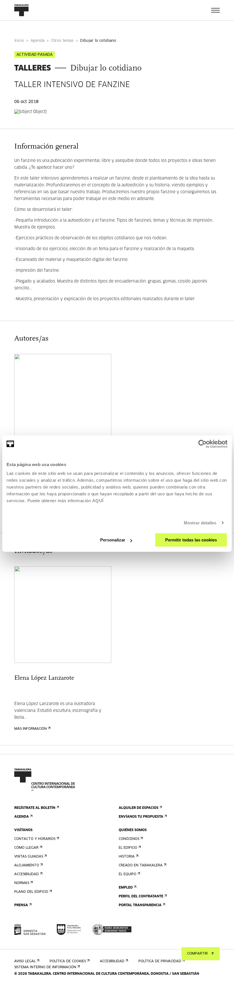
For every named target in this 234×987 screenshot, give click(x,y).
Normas (21, 883)
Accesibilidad (26, 874)
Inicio (19, 41)
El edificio (128, 848)
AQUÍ (98, 500)
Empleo (126, 887)
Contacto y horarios (34, 839)
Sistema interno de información (45, 967)
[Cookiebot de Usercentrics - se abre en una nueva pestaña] (202, 444)
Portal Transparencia (140, 905)
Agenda (38, 41)
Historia (127, 856)
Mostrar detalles (200, 522)
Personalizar (112, 539)
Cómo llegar (26, 848)
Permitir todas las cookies (191, 539)
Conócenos (129, 839)
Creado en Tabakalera (141, 865)
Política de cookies (68, 961)
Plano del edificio (31, 892)
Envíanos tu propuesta (141, 817)
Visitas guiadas (28, 856)
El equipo (127, 874)
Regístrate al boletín (34, 808)
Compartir (197, 953)
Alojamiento (26, 865)
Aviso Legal (25, 961)
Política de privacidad (159, 961)
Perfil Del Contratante (141, 896)
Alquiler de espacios (138, 808)
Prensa (21, 905)
